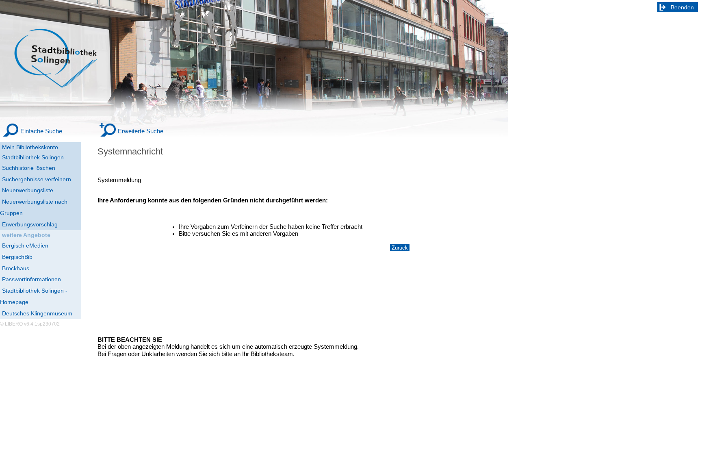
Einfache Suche (41, 131)
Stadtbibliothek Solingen (33, 157)
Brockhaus (15, 268)
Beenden (682, 7)
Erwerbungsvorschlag (30, 224)
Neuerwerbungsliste (27, 190)
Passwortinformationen (31, 279)
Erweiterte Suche (140, 131)
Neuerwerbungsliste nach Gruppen (33, 207)
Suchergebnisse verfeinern (36, 179)
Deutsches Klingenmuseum (37, 313)
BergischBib (17, 257)
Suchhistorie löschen (28, 168)
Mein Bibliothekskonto (30, 147)
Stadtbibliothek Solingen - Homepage (33, 296)
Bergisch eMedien (25, 245)
